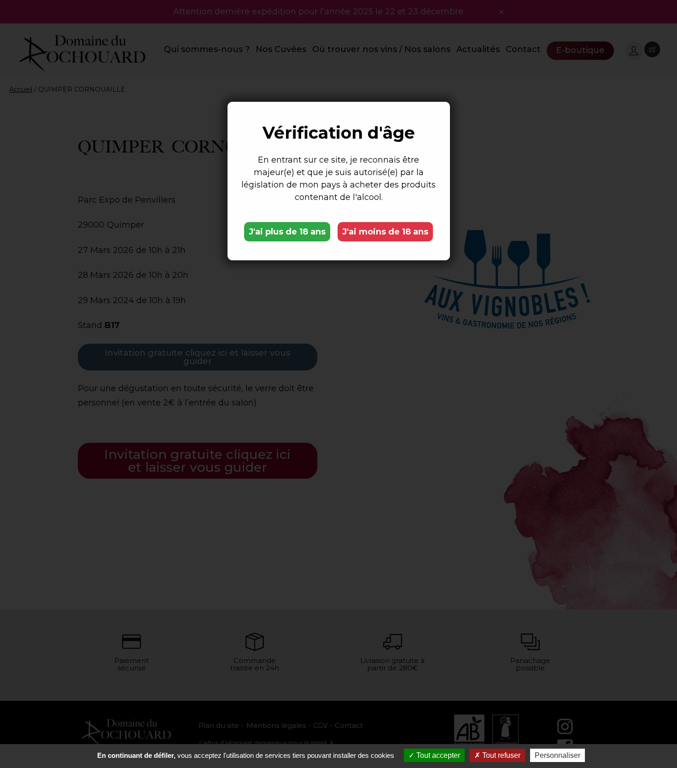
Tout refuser (500, 755)
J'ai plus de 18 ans (287, 232)
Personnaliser (557, 755)
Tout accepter (437, 755)
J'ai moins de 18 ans (385, 232)
